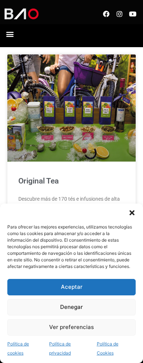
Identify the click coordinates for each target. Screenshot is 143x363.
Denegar (71, 306)
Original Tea (38, 181)
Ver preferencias (71, 327)
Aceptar (71, 286)
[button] (132, 212)
